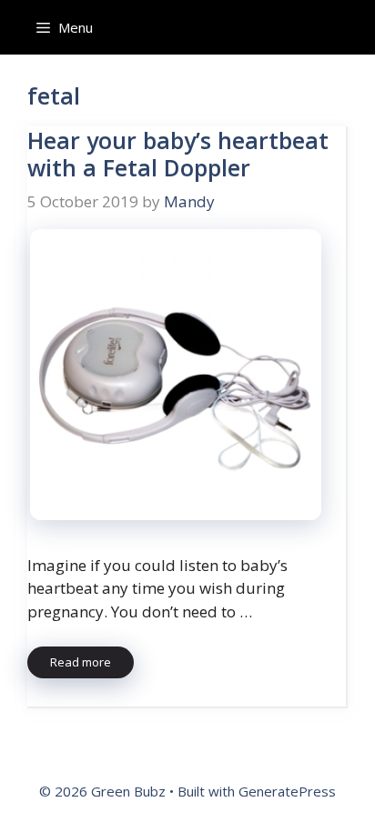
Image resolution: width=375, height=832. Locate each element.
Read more (80, 662)
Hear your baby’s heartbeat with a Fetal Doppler (178, 154)
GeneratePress (287, 791)
